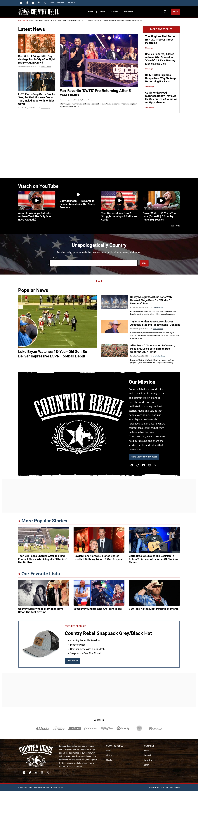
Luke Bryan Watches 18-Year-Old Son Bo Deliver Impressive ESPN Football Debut (52, 353)
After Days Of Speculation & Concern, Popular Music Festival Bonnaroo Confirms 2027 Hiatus (152, 349)
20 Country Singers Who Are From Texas (98, 608)
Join (144, 263)
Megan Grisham (46, 67)
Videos (114, 12)
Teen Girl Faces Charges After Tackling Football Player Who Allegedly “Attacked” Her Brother (42, 559)
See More (175, 226)
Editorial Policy (154, 787)
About (146, 751)
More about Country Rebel (144, 457)
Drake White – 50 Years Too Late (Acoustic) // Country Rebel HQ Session (159, 216)
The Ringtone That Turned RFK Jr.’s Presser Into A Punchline (160, 39)
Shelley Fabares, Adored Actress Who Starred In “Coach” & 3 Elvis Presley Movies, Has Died (160, 58)
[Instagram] (149, 465)
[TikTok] (138, 465)
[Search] (165, 12)
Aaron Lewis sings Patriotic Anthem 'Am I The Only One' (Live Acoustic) (34, 216)
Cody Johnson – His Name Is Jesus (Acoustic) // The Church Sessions (78, 204)
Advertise (148, 760)
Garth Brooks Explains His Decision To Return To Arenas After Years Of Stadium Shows (153, 559)
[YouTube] (144, 465)
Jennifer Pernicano (88, 100)
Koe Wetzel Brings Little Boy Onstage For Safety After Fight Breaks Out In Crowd (36, 59)
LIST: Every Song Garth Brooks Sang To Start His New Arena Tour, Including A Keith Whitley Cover (36, 98)
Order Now (72, 661)
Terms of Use (175, 787)
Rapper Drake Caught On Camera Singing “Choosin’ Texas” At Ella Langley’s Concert (56, 20)
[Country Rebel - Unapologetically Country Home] (38, 11)
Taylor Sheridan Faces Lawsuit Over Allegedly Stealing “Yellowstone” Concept (155, 323)
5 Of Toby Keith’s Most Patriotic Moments (153, 608)
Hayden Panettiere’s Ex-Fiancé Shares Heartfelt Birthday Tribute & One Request (98, 557)
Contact (147, 755)
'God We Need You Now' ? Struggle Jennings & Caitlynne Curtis (119, 216)
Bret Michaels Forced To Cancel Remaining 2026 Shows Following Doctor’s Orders (115, 20)
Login (146, 765)
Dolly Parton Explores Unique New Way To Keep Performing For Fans (160, 78)
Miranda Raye (45, 108)
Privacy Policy (165, 787)
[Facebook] (132, 465)
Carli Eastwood (158, 307)
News (102, 12)
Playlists (128, 12)
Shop (175, 12)
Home (90, 12)
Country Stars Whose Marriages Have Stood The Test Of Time (40, 610)
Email (53, 258)
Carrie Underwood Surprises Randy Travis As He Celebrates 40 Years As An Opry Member (161, 97)
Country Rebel (114, 746)
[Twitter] (155, 465)
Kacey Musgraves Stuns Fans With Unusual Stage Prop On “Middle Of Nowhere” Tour (151, 300)
